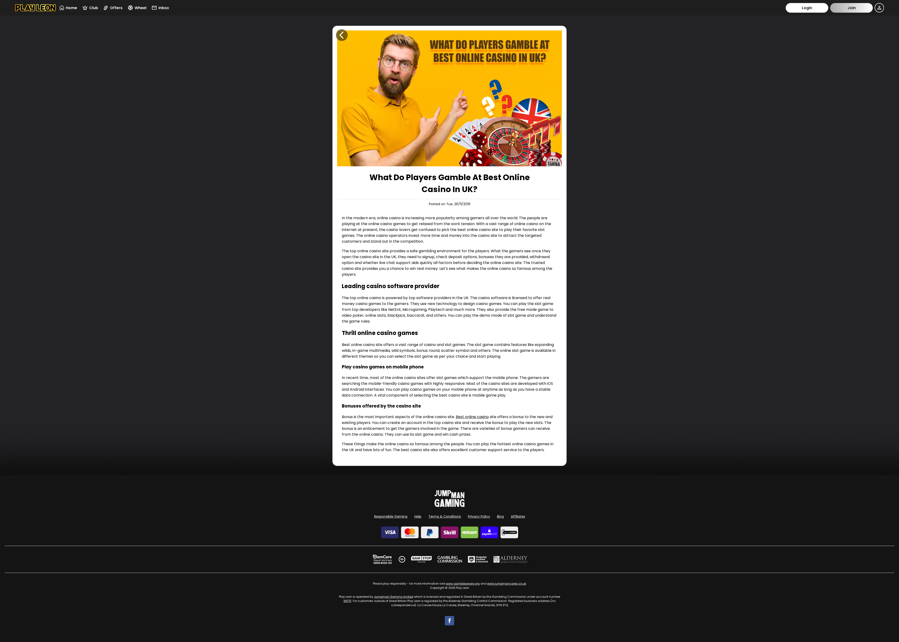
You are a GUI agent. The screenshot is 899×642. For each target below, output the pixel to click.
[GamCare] (382, 559)
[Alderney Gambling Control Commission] (510, 559)
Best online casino (472, 416)
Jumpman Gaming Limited (393, 597)
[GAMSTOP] (421, 559)
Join (851, 8)
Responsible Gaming (390, 516)
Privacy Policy (479, 516)
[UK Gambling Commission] (450, 559)
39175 (347, 601)
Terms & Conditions (444, 516)
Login (807, 8)
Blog (500, 516)
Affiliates (518, 516)
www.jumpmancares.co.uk (506, 584)
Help (417, 516)
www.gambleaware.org (463, 584)
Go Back (342, 35)
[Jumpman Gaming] (449, 505)
